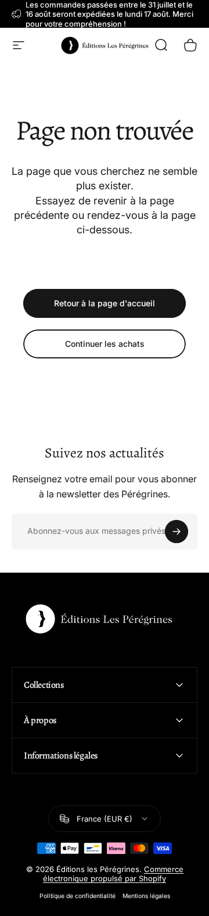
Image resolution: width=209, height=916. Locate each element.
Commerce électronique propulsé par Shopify (113, 873)
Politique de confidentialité (77, 896)
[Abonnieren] (176, 531)
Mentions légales (146, 896)
